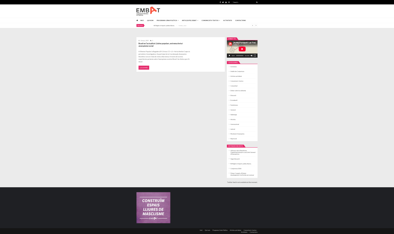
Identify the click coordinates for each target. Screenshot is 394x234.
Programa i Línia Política (167, 20)
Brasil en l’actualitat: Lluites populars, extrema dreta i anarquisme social (161, 44)
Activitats (227, 20)
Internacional (234, 124)
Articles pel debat (189, 20)
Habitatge (233, 114)
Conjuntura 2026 (235, 168)
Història (232, 119)
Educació (233, 95)
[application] (242, 49)
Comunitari (234, 86)
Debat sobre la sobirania (238, 90)
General (233, 110)
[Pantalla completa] (255, 56)
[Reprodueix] (229, 56)
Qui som (150, 20)
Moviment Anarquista (237, 134)
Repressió (233, 138)
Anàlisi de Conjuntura (237, 71)
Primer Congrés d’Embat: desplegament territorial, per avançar (242, 174)
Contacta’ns (240, 20)
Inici (142, 20)
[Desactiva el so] (252, 56)
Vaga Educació (235, 159)
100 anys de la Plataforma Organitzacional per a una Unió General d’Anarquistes (242, 152)
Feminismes (234, 105)
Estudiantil (233, 100)
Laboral (232, 129)
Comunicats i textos (210, 20)
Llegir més (144, 68)
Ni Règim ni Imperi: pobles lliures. (164, 25)
